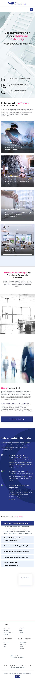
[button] (31, 9)
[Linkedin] (16, 676)
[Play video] (17, 362)
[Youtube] (19, 676)
